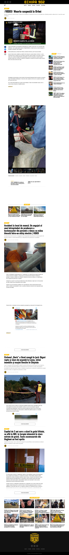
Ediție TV (25, 5)
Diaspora (33, 5)
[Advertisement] (27, 68)
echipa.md (10, 86)
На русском (43, 5)
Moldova (29, 5)
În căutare (38, 5)
